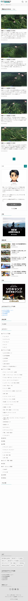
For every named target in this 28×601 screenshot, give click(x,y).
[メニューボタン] (26, 2)
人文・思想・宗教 (7, 455)
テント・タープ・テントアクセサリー (11, 380)
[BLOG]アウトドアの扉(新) (13, 560)
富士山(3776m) (20, 565)
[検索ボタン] (22, 2)
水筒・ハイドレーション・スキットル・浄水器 (12, 374)
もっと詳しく (14, 204)
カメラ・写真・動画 (7, 460)
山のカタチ (5, 315)
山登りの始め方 (6, 363)
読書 (4, 444)
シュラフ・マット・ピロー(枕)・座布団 (11, 382)
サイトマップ (20, 596)
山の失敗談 (5, 313)
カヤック (5, 347)
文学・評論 (5, 457)
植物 (4, 441)
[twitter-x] (12, 208)
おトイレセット (6, 427)
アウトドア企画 (6, 350)
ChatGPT (5, 469)
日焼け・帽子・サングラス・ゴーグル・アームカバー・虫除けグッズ (14, 418)
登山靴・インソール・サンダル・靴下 (11, 401)
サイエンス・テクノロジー (8, 449)
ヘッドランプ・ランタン (8, 404)
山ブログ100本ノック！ (8, 310)
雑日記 (4, 478)
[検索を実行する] (25, 166)
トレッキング (6, 336)
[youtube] (16, 208)
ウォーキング (6, 341)
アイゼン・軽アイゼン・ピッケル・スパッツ (12, 377)
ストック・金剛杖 (7, 388)
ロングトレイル (6, 339)
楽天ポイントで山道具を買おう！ (10, 366)
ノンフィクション (7, 452)
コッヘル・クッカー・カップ (9, 396)
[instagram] (14, 208)
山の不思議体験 (6, 311)
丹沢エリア (4, 560)
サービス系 (5, 472)
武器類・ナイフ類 (7, 407)
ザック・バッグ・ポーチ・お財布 (10, 372)
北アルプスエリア (5, 563)
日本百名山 (22, 563)
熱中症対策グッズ (7, 421)
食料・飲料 (5, 393)
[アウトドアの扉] (6, 2)
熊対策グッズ (6, 424)
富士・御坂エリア (14, 563)
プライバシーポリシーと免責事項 (11, 596)
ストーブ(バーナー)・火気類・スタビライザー (12, 391)
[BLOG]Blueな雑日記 (6, 558)
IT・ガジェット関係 (7, 466)
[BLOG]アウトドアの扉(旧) (17, 558)
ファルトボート (6, 435)
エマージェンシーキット (8, 429)
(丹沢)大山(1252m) (5, 565)
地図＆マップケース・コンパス (9, 412)
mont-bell (13, 565)
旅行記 (4, 438)
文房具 (4, 474)
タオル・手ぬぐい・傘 (7, 385)
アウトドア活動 (6, 333)
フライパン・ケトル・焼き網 (9, 399)
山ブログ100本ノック (7, 353)
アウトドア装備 (6, 369)
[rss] (18, 589)
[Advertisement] (14, 531)
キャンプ (5, 344)
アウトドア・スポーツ (7, 447)
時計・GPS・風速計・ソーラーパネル (11, 409)
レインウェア (6, 415)
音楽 (4, 463)
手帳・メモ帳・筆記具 (7, 432)
